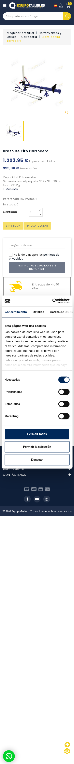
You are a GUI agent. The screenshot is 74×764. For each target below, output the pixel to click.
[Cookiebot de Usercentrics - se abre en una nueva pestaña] (52, 301)
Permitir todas (37, 434)
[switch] (63, 392)
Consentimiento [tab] (16, 312)
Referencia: (11, 199)
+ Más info (10, 189)
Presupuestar (37, 226)
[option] (13, 132)
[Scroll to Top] (67, 751)
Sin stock (13, 226)
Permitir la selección (37, 446)
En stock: (9, 204)
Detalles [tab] (38, 312)
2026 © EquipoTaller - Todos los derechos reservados (37, 511)
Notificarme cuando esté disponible (37, 267)
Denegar (37, 459)
